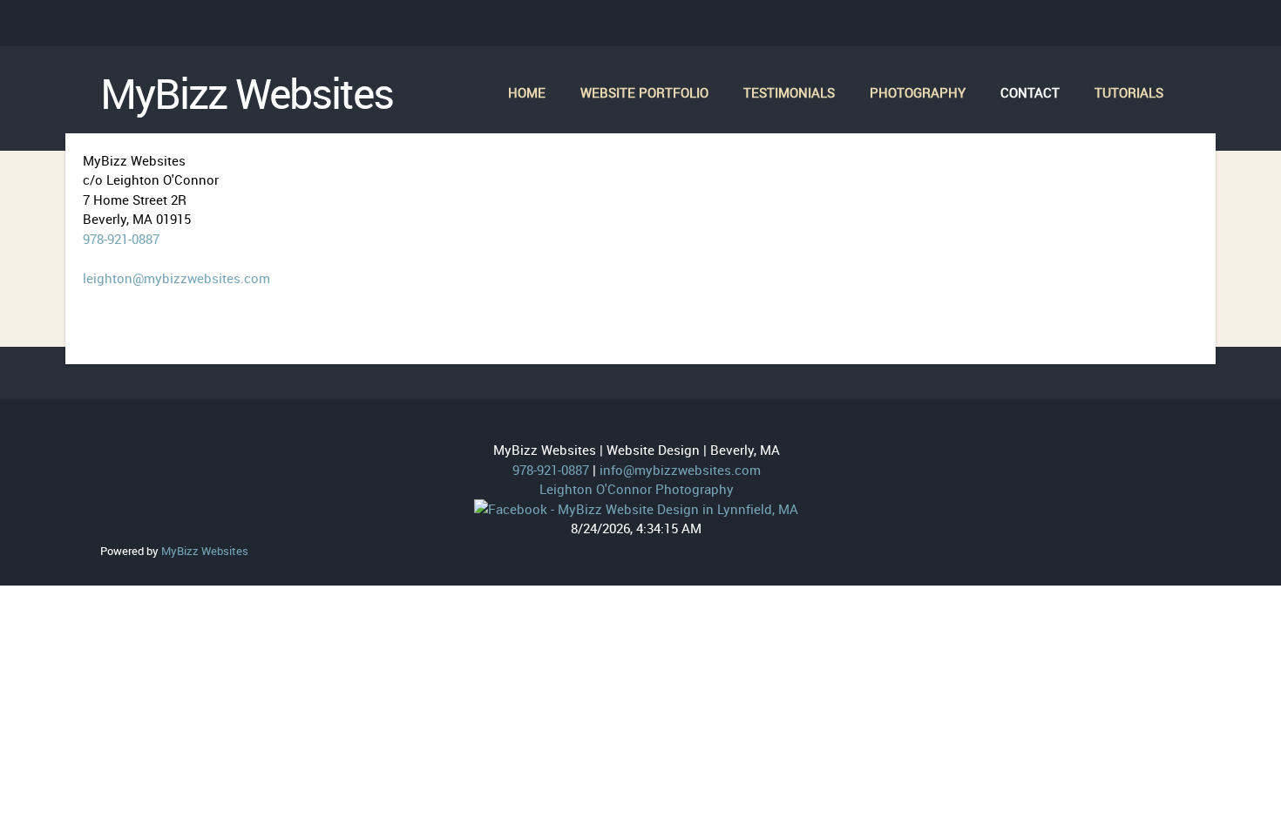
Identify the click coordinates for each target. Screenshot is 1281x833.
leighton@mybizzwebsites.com (176, 278)
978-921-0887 (121, 238)
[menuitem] (527, 94)
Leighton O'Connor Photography (636, 489)
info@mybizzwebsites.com (680, 469)
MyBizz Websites (246, 94)
